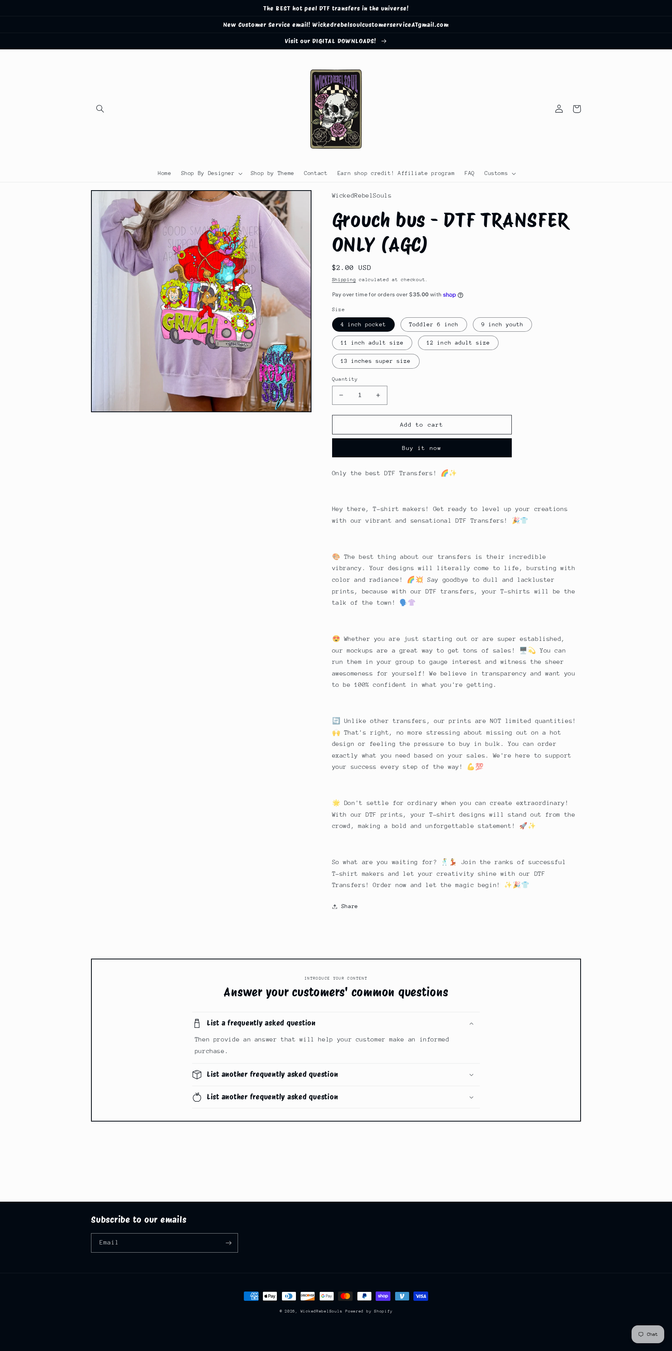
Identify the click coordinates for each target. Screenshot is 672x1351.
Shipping (344, 279)
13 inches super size (376, 361)
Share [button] (349, 906)
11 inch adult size (372, 343)
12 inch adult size (458, 343)
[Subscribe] (229, 1242)
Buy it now (421, 447)
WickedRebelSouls (322, 1311)
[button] (100, 109)
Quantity (345, 379)
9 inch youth (502, 324)
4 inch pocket (364, 324)
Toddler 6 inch (433, 324)
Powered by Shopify (368, 1311)
